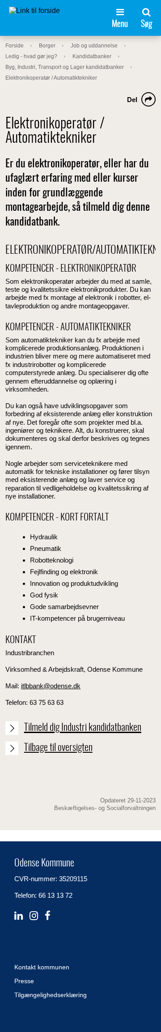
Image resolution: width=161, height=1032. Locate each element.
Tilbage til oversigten (58, 748)
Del (132, 99)
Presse (24, 981)
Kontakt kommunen (41, 967)
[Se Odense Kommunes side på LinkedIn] (18, 915)
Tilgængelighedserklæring (50, 994)
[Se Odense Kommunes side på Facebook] (48, 915)
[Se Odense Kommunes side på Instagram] (34, 915)
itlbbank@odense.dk (50, 686)
